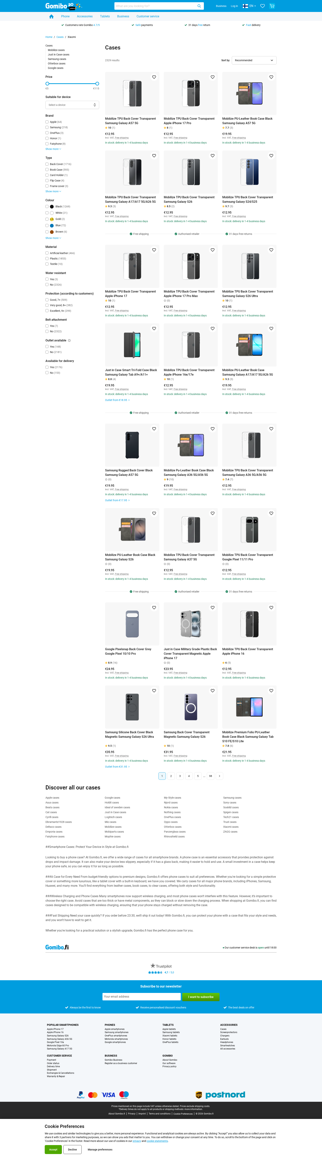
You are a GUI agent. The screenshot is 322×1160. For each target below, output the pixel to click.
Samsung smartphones (116, 1032)
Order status (53, 1063)
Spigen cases (230, 812)
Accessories (85, 16)
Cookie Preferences (183, 1114)
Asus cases (52, 802)
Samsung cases (57, 58)
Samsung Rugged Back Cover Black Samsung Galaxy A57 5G (129, 473)
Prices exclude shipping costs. (195, 1106)
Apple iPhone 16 (55, 1032)
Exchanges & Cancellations (60, 1073)
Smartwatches (227, 1045)
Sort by (225, 60)
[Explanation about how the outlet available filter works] (69, 340)
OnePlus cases (172, 817)
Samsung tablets (171, 1032)
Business (221, 5)
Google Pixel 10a (55, 1042)
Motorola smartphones (116, 1039)
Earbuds (224, 1039)
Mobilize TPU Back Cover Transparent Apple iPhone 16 (247, 651)
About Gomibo (169, 1060)
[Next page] (219, 776)
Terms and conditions (160, 1113)
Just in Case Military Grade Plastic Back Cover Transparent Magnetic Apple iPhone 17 (190, 653)
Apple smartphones (114, 1029)
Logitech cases (113, 817)
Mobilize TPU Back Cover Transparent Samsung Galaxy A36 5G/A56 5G (247, 473)
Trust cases (229, 821)
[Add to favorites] (154, 77)
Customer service (148, 16)
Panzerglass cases (175, 831)
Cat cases (51, 812)
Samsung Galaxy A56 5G (59, 1039)
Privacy (131, 1113)
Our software (168, 1063)
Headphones (226, 1042)
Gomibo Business (113, 1060)
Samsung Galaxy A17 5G (59, 1049)
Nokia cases (171, 807)
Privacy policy (169, 1066)
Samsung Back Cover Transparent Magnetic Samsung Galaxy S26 (186, 734)
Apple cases (52, 797)
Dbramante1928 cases (58, 821)
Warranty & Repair (56, 1076)
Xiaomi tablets (169, 1036)
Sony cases (229, 802)
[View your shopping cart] (272, 6)
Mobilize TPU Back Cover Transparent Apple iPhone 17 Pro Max (189, 294)
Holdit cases (112, 802)
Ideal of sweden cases (117, 807)
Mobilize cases (56, 50)
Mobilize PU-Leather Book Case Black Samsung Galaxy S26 (130, 557)
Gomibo (167, 1055)
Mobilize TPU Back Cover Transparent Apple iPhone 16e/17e (189, 372)
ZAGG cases (230, 831)
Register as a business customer (121, 1063)
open (261, 947)
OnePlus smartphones (116, 1036)
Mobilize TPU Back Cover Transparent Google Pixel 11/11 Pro (247, 557)
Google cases (55, 67)
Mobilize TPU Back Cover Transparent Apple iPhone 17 (130, 294)
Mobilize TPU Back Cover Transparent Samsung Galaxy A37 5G (189, 557)
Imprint (142, 1113)
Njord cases (171, 802)
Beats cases (52, 807)
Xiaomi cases (231, 826)
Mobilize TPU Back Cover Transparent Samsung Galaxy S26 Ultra (247, 294)
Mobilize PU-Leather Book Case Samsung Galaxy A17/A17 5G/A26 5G (247, 372)
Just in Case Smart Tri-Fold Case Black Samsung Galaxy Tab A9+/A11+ (131, 372)
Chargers (224, 1036)
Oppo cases (171, 821)
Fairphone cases (54, 836)
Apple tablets (169, 1029)
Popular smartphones (63, 1024)
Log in (234, 5)
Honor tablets (169, 1039)
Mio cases (110, 821)
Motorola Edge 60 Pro (58, 1045)
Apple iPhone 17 (55, 1029)
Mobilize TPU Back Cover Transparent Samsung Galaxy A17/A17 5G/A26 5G (130, 199)
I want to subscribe (201, 997)
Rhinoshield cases (174, 836)
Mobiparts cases (114, 831)
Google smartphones (115, 1042)
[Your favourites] (262, 6)
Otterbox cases (56, 63)
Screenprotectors (228, 1032)
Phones (110, 1024)
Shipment (52, 1070)
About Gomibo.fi (116, 1113)
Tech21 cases (231, 817)
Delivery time (53, 1066)
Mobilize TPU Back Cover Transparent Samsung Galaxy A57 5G (130, 121)
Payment (51, 1060)
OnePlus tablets (170, 1042)
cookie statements (157, 1140)
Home (48, 36)
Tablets (105, 16)
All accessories (227, 1049)
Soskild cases (231, 807)
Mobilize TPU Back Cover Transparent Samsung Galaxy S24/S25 (247, 199)
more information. (193, 1109)
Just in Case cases (58, 54)
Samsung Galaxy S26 (58, 1036)
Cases (60, 36)
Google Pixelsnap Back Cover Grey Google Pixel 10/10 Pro (128, 651)
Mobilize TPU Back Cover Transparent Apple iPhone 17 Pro (189, 121)
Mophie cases (113, 836)
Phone (65, 16)
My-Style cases (172, 797)
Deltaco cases (53, 826)
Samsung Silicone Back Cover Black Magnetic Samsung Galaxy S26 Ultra (129, 734)
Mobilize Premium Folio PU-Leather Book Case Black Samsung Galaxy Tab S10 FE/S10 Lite (248, 736)
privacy (137, 1140)
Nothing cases (172, 812)
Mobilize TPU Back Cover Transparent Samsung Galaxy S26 (189, 199)
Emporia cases (53, 831)
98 (210, 776)
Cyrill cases (51, 817)
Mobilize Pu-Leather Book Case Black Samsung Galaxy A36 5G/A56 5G (189, 473)
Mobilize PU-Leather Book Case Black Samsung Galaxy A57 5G (247, 121)
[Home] (51, 16)
